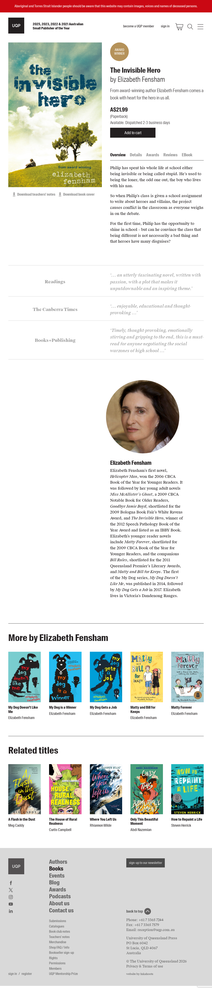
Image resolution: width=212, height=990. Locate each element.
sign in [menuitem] (165, 26)
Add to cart (132, 132)
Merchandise (57, 942)
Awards (152, 155)
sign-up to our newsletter (145, 862)
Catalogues (56, 926)
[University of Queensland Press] (16, 26)
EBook (187, 155)
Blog (54, 882)
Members (55, 968)
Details (136, 155)
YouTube (10, 904)
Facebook (10, 882)
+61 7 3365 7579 (146, 925)
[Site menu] (200, 27)
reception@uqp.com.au (156, 930)
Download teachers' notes (36, 194)
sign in (12, 973)
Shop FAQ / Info (59, 947)
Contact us (61, 910)
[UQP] (16, 866)
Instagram (10, 897)
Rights (53, 958)
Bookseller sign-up (61, 952)
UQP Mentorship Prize (63, 973)
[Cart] (179, 27)
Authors (58, 862)
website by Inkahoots (139, 974)
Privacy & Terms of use (144, 966)
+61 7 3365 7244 (151, 920)
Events (57, 875)
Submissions (57, 921)
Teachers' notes (59, 937)
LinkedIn (10, 911)
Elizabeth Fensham (131, 462)
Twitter (10, 890)
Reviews (170, 155)
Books (56, 868)
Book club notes (59, 931)
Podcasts (60, 896)
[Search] (190, 27)
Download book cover (79, 194)
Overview (118, 155)
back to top (134, 911)
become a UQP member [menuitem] (138, 26)
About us (59, 903)
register (27, 973)
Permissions (57, 963)
